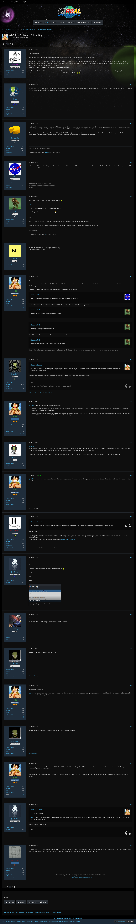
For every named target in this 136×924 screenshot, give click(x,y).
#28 (131, 359)
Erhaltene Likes (9, 70)
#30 (131, 443)
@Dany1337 (32, 405)
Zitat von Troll (35, 310)
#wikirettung (33, 676)
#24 (131, 162)
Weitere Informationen (120, 921)
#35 (131, 649)
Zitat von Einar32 (36, 522)
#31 (131, 475)
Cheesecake (47, 152)
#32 (131, 516)
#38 (131, 763)
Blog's (30, 392)
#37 (131, 726)
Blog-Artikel (9, 114)
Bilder (7, 75)
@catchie (31, 479)
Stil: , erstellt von (68, 918)
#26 (131, 244)
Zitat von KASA (36, 295)
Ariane (31, 204)
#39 (131, 804)
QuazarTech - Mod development (80, 877)
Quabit (13, 37)
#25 (131, 197)
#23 (131, 123)
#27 (131, 276)
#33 (131, 557)
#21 (131, 50)
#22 (131, 84)
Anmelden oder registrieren (12, 2)
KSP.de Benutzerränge (68, 539)
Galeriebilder (48, 392)
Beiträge (8, 73)
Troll (45, 234)
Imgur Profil (37, 392)
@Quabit (31, 446)
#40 (131, 845)
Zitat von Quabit (36, 365)
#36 (131, 685)
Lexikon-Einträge (10, 305)
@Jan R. (31, 693)
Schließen (130, 921)
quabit (20, 308)
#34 (131, 614)
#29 (131, 402)
